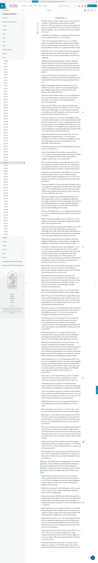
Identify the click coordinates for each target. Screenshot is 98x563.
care (66, 543)
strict (75, 162)
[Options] (94, 10)
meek (76, 394)
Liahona (50, 446)
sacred (62, 174)
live (78, 535)
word (72, 508)
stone (51, 278)
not (75, 488)
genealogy (55, 55)
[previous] (26, 283)
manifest (44, 256)
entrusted (62, 38)
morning (59, 434)
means (66, 95)
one (59, 159)
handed (57, 63)
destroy (44, 300)
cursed (52, 376)
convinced (61, 122)
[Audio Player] (93, 558)
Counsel (46, 427)
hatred (63, 388)
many (52, 229)
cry (51, 415)
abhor (76, 349)
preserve (70, 177)
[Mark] (37, 27)
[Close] (37, 23)
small (63, 88)
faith (73, 461)
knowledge (73, 112)
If (68, 164)
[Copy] (37, 30)
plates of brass (54, 51)
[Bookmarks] (88, 10)
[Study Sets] (84, 10)
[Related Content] (91, 10)
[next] (95, 283)
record (70, 41)
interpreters (62, 262)
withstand (63, 396)
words (55, 127)
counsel (44, 157)
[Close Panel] (22, 10)
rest (71, 404)
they (69, 108)
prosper (60, 167)
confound (52, 100)
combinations (46, 372)
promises (61, 211)
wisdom (67, 409)
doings (44, 417)
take (60, 205)
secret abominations (64, 312)
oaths (77, 342)
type (63, 518)
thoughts (64, 419)
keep (54, 325)
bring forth (51, 296)
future (44, 236)
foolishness (66, 85)
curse (59, 332)
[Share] (37, 32)
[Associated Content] (83, 442)
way (47, 533)
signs (68, 322)
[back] (2, 10)
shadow (63, 498)
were (57, 118)
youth (76, 409)
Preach (46, 391)
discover (55, 280)
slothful (48, 480)
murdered (58, 359)
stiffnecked (56, 139)
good (49, 429)
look (67, 535)
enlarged (77, 108)
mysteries (70, 70)
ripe (76, 380)
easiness (78, 530)
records (44, 38)
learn (62, 409)
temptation (74, 396)
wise (62, 48)
